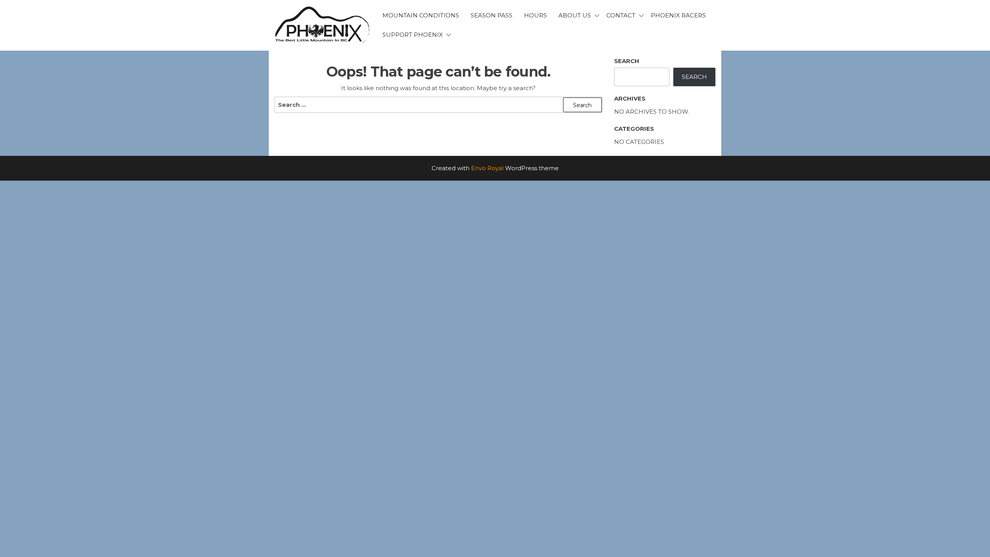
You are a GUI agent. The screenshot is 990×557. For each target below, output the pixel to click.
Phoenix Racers (678, 15)
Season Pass (491, 15)
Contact (620, 15)
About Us (574, 15)
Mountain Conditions (420, 15)
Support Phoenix (412, 34)
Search (626, 61)
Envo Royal (487, 168)
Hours (535, 15)
